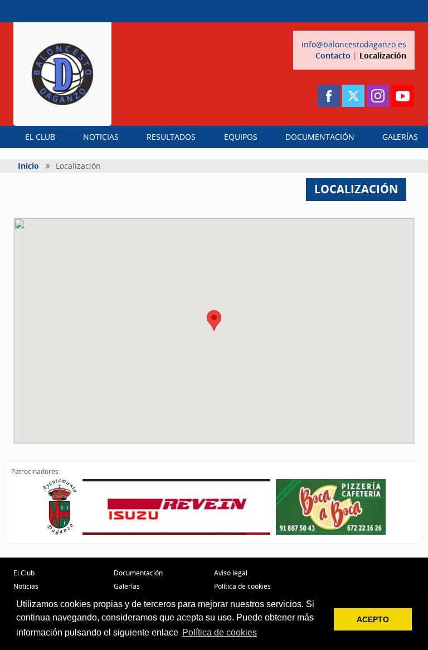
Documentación (138, 573)
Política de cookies (242, 586)
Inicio (28, 165)
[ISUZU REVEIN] (176, 506)
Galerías (127, 586)
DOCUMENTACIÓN (319, 136)
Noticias (25, 586)
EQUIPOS (240, 136)
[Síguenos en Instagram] (378, 96)
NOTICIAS (101, 136)
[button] (214, 320)
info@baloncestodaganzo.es (353, 44)
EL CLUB (40, 136)
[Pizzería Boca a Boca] (330, 506)
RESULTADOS (171, 136)
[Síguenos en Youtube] (402, 96)
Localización (382, 55)
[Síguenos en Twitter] (353, 96)
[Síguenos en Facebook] (329, 96)
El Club (24, 573)
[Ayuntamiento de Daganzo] (60, 506)
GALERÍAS (400, 136)
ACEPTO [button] (373, 619)
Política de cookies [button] (219, 632)
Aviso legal (230, 573)
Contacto (333, 55)
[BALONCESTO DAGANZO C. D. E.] (62, 74)
